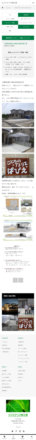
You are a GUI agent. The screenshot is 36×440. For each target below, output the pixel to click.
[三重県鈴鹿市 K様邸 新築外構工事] (26, 323)
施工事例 (20, 374)
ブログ (20, 380)
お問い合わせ (5, 384)
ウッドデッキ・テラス (26, 23)
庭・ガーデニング (26, 19)
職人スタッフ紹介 (6, 374)
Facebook (15, 430)
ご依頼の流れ (5, 352)
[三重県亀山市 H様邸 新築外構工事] (26, 307)
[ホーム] (2, 7)
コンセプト (5, 342)
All (10, 15)
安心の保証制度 (6, 348)
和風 (10, 30)
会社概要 (4, 370)
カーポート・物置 (10, 23)
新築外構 (26, 15)
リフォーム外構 (10, 19)
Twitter (12, 430)
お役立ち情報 (21, 370)
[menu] (33, 2)
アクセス (18, 427)
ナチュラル (26, 27)
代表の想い (5, 345)
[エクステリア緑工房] (15, 2)
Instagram (19, 430)
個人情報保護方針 (6, 387)
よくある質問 (5, 377)
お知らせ (20, 377)
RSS (23, 430)
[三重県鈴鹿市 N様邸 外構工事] (10, 307)
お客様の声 (21, 342)
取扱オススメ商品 (6, 380)
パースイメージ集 (22, 362)
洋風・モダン (10, 27)
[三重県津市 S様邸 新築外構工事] (10, 323)
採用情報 (4, 390)
